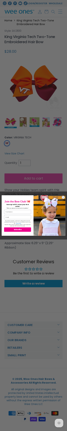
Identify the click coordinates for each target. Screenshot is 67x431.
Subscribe (18, 230)
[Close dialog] (63, 197)
